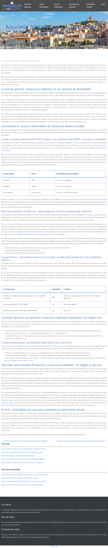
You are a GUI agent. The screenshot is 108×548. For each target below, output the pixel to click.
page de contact (27, 360)
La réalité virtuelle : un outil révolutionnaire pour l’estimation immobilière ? (80, 441)
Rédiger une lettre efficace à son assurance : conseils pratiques (22, 485)
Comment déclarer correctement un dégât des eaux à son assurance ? (24, 475)
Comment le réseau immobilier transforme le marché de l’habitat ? (23, 459)
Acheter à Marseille (27, 5)
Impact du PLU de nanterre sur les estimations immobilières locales (23, 449)
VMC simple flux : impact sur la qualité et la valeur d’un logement (22, 462)
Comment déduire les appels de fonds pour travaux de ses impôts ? (23, 481)
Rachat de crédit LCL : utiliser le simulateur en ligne (18, 456)
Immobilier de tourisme (74, 5)
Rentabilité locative (90, 5)
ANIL (11, 403)
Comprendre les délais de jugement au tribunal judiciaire (19, 478)
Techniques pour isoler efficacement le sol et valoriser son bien (22, 452)
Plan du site (54, 547)
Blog (103, 4)
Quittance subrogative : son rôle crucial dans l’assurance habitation (25, 441)
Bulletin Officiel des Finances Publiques (30, 234)
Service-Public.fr (9, 405)
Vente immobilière (43, 5)
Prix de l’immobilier (58, 5)
